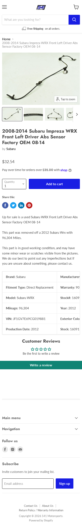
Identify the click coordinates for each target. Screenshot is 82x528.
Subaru (11, 149)
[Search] (74, 20)
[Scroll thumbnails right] (76, 114)
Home (6, 39)
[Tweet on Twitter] (13, 205)
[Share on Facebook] (5, 205)
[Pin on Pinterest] (29, 205)
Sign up (64, 483)
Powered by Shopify (41, 520)
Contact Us (30, 505)
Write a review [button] (41, 365)
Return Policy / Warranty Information (41, 510)
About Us (47, 505)
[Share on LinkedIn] (21, 205)
